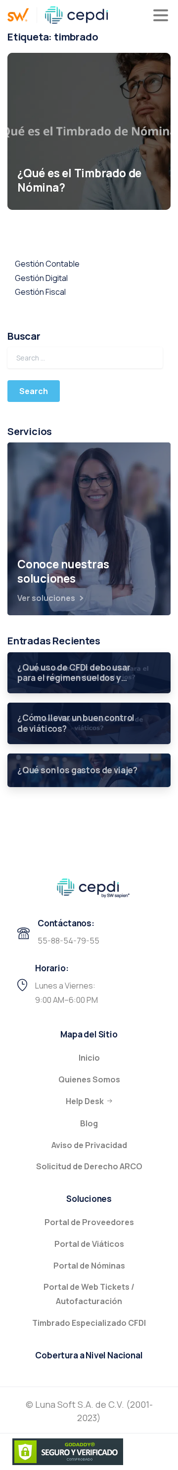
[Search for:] (85, 357)
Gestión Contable (47, 263)
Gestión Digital (41, 278)
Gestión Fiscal (40, 291)
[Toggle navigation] (161, 15)
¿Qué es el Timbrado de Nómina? (79, 180)
